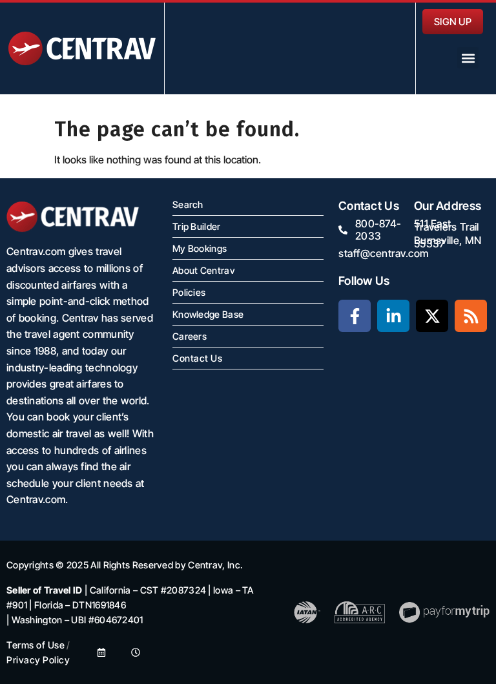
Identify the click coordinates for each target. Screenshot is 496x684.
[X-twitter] (432, 316)
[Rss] (471, 316)
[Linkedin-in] (393, 316)
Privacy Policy (38, 659)
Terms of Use (35, 644)
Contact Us (197, 358)
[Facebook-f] (354, 316)
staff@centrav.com (383, 253)
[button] (468, 57)
